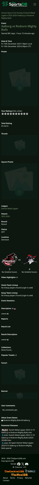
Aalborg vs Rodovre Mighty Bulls (19, 27)
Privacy (20, 478)
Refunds (28, 478)
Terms (12, 478)
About (5, 478)
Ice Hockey (18, 13)
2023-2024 (12, 15)
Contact (6, 480)
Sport (10, 13)
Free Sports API (7, 461)
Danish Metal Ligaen (9, 208)
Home (3, 13)
